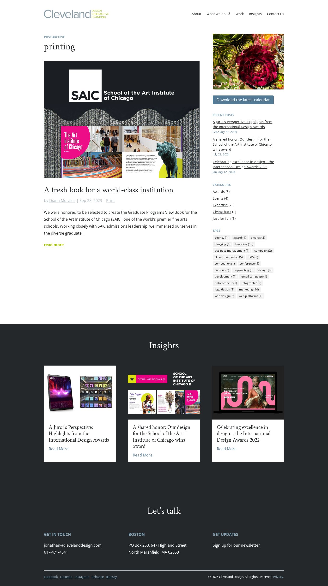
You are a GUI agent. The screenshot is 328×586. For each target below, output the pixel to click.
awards (258, 238)
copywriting (244, 270)
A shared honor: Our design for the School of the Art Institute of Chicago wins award (242, 144)
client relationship (229, 257)
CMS (253, 257)
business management (232, 251)
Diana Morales (62, 200)
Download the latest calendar (243, 99)
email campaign (254, 276)
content (222, 270)
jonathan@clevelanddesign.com (73, 545)
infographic (251, 283)
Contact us (275, 14)
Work (240, 14)
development (226, 276)
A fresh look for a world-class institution (108, 190)
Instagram (82, 576)
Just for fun (222, 218)
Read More (58, 448)
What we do (216, 14)
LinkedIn (66, 576)
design (265, 270)
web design (224, 296)
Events (218, 198)
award (239, 238)
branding (244, 244)
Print (110, 200)
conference (249, 263)
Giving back (222, 211)
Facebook (51, 576)
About (196, 14)
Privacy (278, 576)
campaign (263, 251)
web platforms (250, 296)
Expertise (220, 205)
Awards (219, 191)
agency (222, 238)
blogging (223, 244)
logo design (224, 289)
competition (225, 263)
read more (54, 244)
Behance (97, 576)
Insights (255, 14)
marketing (249, 289)
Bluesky (111, 576)
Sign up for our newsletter (236, 545)
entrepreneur (226, 283)
